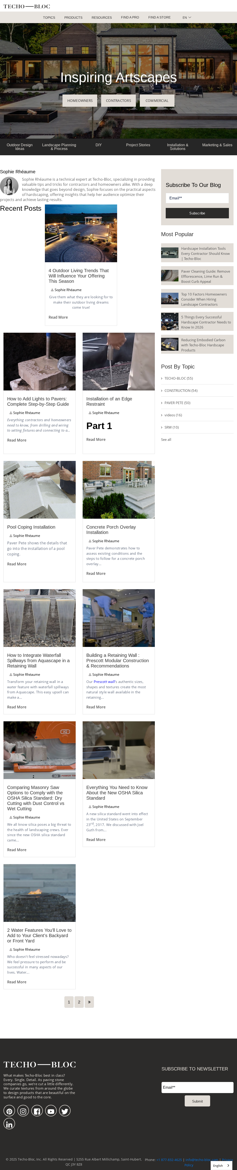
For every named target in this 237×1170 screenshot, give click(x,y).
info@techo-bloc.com (202, 1160)
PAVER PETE (177, 402)
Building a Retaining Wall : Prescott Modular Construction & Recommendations (117, 660)
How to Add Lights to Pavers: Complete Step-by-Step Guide (38, 401)
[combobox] (221, 1165)
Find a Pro (130, 17)
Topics (49, 17)
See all (166, 439)
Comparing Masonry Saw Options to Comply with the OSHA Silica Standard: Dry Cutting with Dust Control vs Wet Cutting (35, 798)
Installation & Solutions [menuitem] (177, 147)
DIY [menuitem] (99, 145)
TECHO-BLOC (179, 378)
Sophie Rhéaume (67, 289)
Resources (102, 17)
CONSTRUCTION (181, 390)
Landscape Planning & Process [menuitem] (59, 147)
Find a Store (159, 17)
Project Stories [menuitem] (138, 145)
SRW (172, 427)
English (218, 1166)
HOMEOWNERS (80, 100)
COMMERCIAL (157, 100)
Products (73, 17)
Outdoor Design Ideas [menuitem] (20, 147)
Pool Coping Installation (31, 527)
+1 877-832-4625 (169, 1160)
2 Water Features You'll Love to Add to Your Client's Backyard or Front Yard (39, 935)
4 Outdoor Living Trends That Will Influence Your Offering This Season (79, 276)
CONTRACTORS (118, 100)
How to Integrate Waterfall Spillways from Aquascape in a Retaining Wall (38, 660)
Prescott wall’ (104, 681)
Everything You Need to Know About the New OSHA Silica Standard (116, 793)
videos (173, 415)
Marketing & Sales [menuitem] (217, 145)
